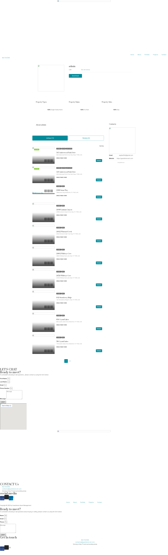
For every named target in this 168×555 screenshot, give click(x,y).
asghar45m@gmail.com (126, 155)
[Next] (74, 361)
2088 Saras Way (62, 190)
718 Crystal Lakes (62, 341)
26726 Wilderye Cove (63, 276)
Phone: (2, 522)
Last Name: (3, 382)
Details (99, 160)
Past (63, 186)
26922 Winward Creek (64, 232)
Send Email (75, 76)
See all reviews (85, 69)
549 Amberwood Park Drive (66, 172)
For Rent (59, 148)
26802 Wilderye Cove (63, 254)
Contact (164, 54)
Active (63, 148)
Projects (155, 54)
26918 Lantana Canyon (64, 210)
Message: (3, 399)
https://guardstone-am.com (125, 158)
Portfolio (147, 54)
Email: (2, 385)
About (139, 54)
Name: (2, 515)
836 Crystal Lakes (62, 320)
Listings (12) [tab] (50, 138)
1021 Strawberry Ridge (64, 298)
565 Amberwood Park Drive (66, 153)
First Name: (3, 378)
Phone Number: (5, 388)
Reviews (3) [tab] (86, 138)
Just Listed (69, 148)
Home (132, 54)
